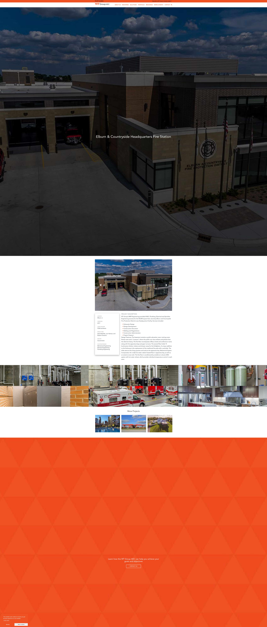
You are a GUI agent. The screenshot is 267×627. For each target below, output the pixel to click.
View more (107, 424)
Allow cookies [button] (21, 624)
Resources (149, 4)
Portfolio (141, 4)
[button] (117, 4)
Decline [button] (8, 624)
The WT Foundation (99, 1)
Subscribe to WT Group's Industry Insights (161, 1)
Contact (167, 4)
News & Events (158, 4)
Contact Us (133, 566)
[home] (102, 3)
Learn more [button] (6, 620)
